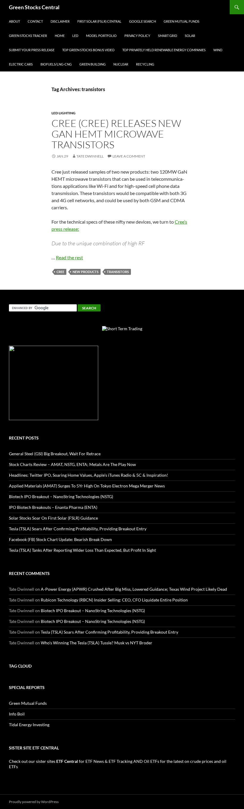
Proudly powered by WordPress (34, 801)
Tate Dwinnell (90, 156)
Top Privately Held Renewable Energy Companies (164, 50)
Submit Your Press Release (31, 50)
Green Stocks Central (34, 7)
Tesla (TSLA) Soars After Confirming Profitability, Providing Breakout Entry (77, 528)
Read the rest (69, 257)
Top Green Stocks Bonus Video (88, 50)
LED (75, 36)
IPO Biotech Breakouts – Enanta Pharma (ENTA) (53, 507)
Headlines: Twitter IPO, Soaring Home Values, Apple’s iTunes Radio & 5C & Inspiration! (88, 475)
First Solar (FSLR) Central (99, 21)
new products (85, 272)
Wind (217, 50)
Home (60, 36)
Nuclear (120, 64)
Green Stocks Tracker (28, 36)
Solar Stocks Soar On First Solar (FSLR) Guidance (53, 517)
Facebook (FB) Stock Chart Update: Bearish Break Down (60, 539)
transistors (118, 272)
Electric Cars (21, 64)
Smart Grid (167, 36)
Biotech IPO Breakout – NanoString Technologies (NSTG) (61, 496)
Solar (190, 36)
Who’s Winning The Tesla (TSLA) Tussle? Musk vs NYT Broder (96, 642)
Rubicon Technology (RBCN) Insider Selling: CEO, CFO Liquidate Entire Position (114, 599)
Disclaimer (60, 21)
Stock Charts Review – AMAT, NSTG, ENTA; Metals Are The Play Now (72, 464)
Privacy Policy (137, 36)
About (14, 21)
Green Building (92, 64)
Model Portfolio (101, 36)
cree (60, 272)
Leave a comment (128, 156)
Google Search (142, 21)
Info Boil (17, 713)
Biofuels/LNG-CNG (56, 64)
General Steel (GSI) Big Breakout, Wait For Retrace (55, 453)
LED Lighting (63, 113)
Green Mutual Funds (181, 21)
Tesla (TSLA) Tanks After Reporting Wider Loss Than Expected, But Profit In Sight (82, 550)
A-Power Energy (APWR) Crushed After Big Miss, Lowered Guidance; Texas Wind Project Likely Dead (134, 589)
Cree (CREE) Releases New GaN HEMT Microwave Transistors (116, 134)
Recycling (145, 64)
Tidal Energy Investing (29, 724)
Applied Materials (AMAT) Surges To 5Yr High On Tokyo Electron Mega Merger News (87, 485)
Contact (35, 21)
